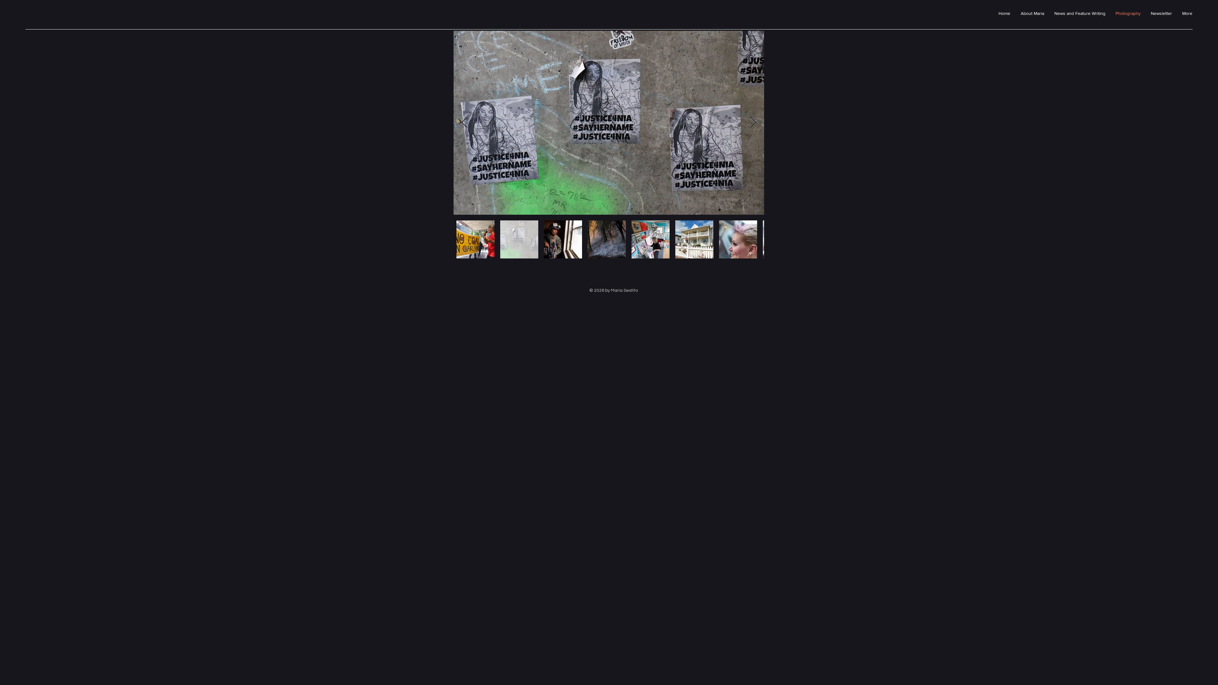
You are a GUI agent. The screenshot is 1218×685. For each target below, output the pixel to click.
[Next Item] (753, 123)
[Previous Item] (464, 123)
